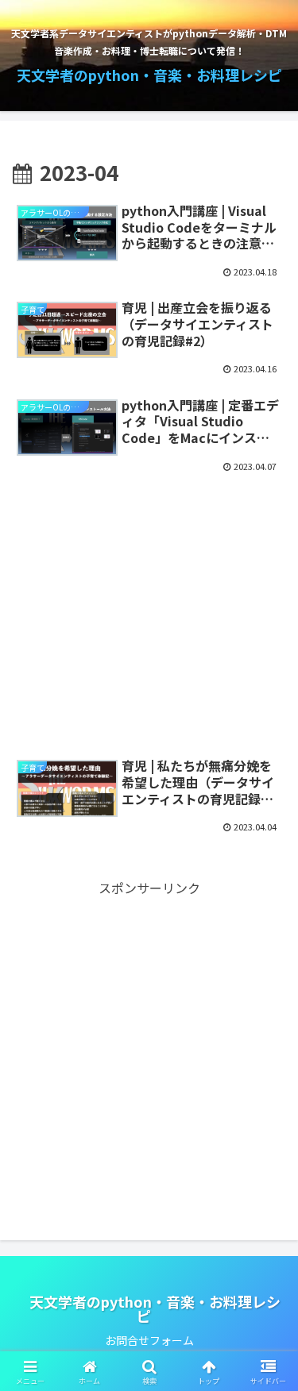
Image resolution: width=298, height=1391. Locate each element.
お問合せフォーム (149, 1340)
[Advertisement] (149, 606)
